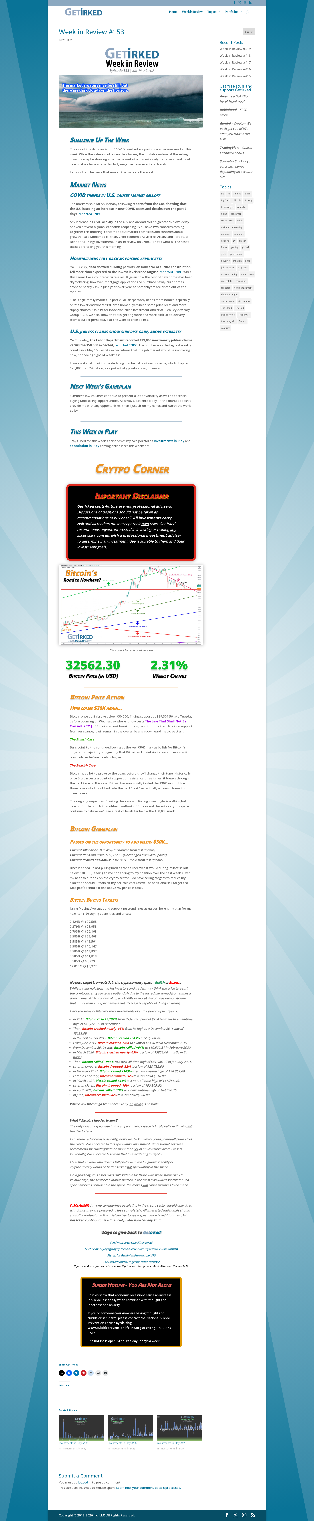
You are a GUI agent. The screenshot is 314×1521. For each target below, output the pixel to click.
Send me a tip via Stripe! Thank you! (131, 1243)
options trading (229, 274)
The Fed (240, 308)
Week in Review (192, 12)
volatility (225, 328)
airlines (237, 193)
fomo (224, 247)
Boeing (248, 200)
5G (222, 193)
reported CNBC (90, 214)
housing (225, 260)
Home (173, 12)
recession (241, 281)
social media (227, 301)
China (224, 213)
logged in (84, 1482)
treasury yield (228, 321)
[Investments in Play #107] (130, 1428)
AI (229, 193)
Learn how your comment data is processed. (148, 1487)
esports (225, 240)
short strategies (229, 294)
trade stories (228, 314)
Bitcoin (237, 200)
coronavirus (227, 220)
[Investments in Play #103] (81, 1428)
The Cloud (226, 308)
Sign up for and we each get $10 (131, 1255)
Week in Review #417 (235, 62)
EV (234, 240)
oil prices (243, 267)
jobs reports (227, 267)
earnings (225, 234)
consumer (236, 213)
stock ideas (244, 301)
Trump (242, 321)
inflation (237, 260)
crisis (240, 220)
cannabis (242, 207)
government (236, 254)
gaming (234, 247)
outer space (247, 274)
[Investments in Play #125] (179, 1428)
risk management (243, 287)
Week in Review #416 (235, 69)
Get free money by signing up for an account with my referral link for (131, 1249)
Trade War (243, 314)
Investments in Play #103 (73, 1443)
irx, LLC (99, 1515)
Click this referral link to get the (131, 1262)
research (225, 287)
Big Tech (225, 200)
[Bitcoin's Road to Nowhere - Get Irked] (131, 645)
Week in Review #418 (235, 55)
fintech (242, 240)
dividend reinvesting (231, 227)
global (245, 247)
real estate (226, 281)
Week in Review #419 (235, 49)
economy (239, 234)
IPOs (247, 260)
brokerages (227, 207)
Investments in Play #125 (171, 1443)
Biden (248, 193)
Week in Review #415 (235, 76)
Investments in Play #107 (122, 1443)
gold (223, 254)
